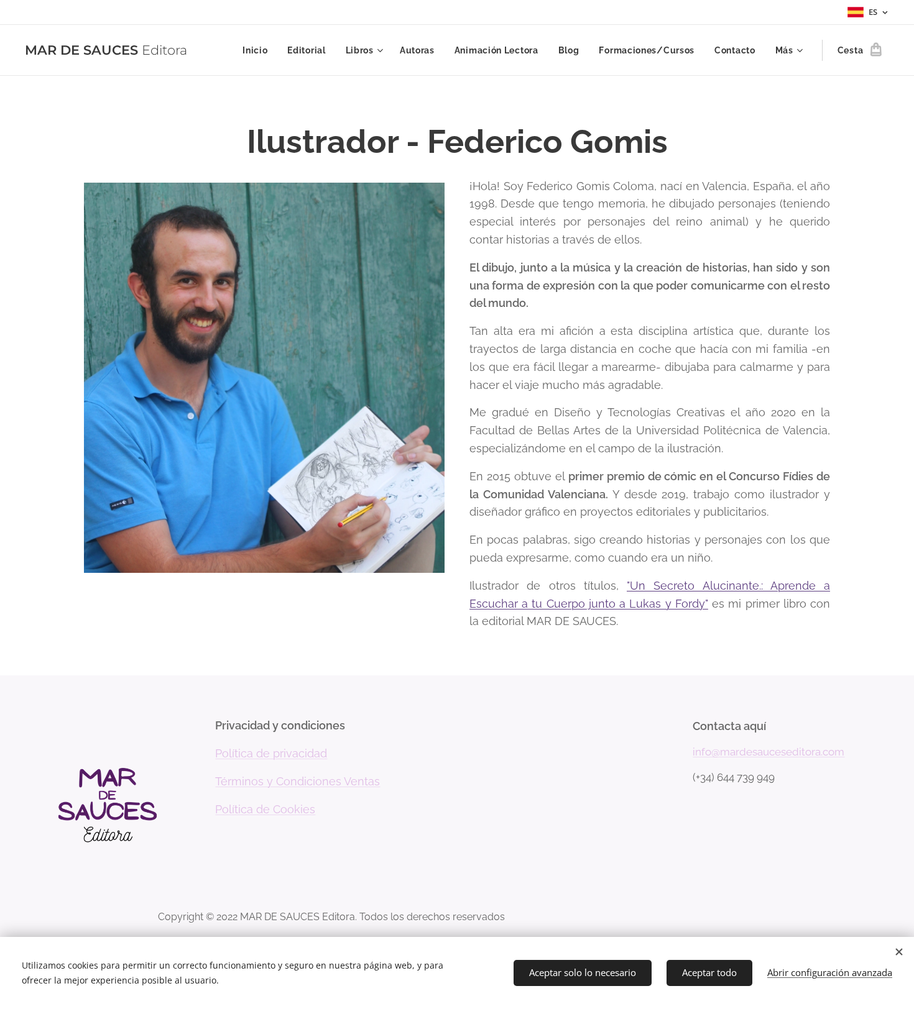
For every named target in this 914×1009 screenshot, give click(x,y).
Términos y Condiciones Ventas (297, 781)
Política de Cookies (265, 809)
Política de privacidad (271, 753)
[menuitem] (258, 50)
